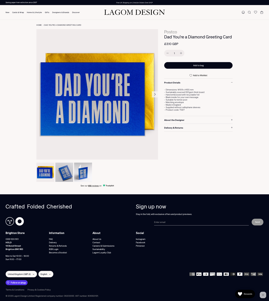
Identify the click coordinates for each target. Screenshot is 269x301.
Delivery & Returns (173, 127)
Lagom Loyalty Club (101, 252)
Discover (76, 12)
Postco (170, 31)
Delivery (53, 242)
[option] (97, 94)
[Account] (242, 12)
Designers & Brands (60, 12)
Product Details (172, 82)
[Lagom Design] (134, 12)
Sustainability (98, 249)
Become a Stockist (58, 252)
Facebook (140, 242)
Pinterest (140, 245)
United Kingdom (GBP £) (19, 274)
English (44, 274)
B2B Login (53, 249)
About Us (96, 239)
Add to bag (198, 65)
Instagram (140, 239)
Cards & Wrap (18, 12)
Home (39, 25)
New (7, 12)
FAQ (51, 239)
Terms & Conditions (15, 289)
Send (257, 222)
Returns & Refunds (58, 245)
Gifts (47, 12)
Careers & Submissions (103, 245)
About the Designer (174, 120)
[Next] (155, 94)
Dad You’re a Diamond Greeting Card (62, 25)
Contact (96, 242)
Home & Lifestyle (34, 12)
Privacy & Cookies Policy (39, 289)
